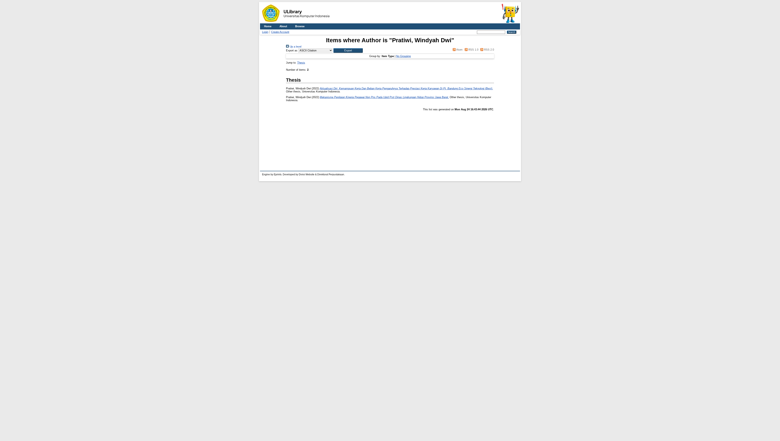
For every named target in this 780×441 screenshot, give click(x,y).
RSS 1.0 (473, 49)
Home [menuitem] (267, 26)
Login (265, 32)
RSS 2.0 (488, 49)
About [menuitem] (283, 26)
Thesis (301, 62)
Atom (459, 49)
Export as (291, 50)
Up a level (295, 46)
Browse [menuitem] (299, 26)
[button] (348, 50)
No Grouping (403, 56)
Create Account (280, 32)
